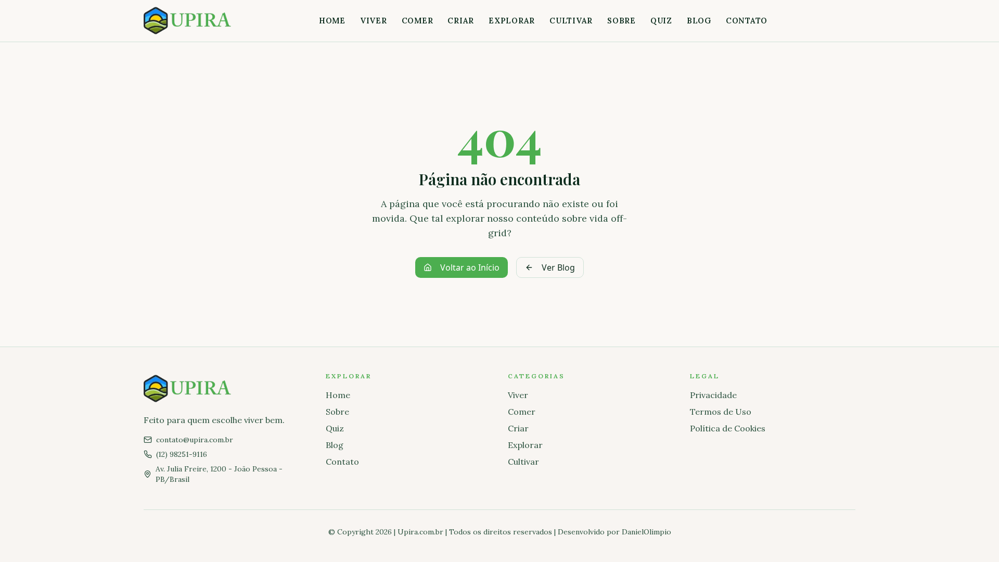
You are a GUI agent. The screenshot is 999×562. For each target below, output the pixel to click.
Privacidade (713, 395)
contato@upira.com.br (194, 439)
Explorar (512, 20)
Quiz (661, 20)
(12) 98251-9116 (181, 454)
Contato (746, 20)
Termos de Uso (720, 411)
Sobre (621, 20)
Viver (373, 20)
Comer (417, 20)
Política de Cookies (727, 428)
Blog (699, 20)
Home (332, 20)
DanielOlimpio (646, 532)
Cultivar (571, 20)
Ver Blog (558, 267)
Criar (460, 20)
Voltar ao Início (469, 267)
